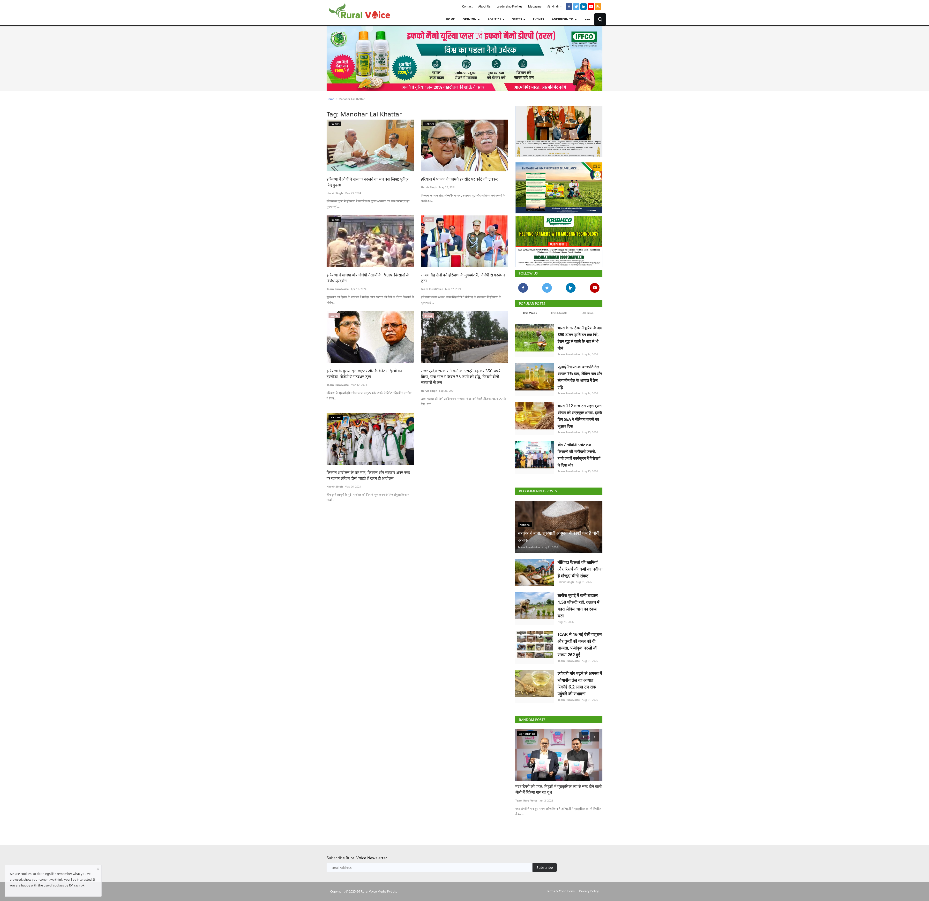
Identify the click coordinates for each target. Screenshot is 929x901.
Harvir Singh (335, 193)
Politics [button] (494, 19)
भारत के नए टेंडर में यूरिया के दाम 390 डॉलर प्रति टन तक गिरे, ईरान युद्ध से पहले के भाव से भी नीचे (580, 336)
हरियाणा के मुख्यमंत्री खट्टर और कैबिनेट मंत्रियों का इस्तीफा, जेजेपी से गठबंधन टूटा (364, 373)
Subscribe (545, 865)
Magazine (534, 6)
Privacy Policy (589, 889)
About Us (484, 6)
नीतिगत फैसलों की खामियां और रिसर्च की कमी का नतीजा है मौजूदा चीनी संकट (580, 567)
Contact (467, 6)
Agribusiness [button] (563, 19)
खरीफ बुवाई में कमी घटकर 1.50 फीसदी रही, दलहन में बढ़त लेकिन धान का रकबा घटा (578, 603)
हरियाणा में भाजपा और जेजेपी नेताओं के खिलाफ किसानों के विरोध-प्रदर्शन (368, 277)
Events (538, 19)
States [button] (517, 19)
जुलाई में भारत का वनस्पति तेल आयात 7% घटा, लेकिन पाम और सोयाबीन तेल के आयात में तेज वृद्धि (580, 375)
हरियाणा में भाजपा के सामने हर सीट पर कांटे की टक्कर (459, 179)
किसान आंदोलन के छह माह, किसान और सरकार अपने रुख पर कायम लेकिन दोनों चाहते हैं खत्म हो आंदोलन (368, 475)
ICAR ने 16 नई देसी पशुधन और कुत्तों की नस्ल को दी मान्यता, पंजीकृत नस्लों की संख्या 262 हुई (580, 642)
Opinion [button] (470, 19)
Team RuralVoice (338, 289)
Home (450, 19)
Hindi (554, 6)
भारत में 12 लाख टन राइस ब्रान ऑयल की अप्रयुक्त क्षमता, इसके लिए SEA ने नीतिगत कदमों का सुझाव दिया (580, 414)
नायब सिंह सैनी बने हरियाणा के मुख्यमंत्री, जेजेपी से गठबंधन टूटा (463, 277)
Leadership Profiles (509, 6)
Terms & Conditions (560, 889)
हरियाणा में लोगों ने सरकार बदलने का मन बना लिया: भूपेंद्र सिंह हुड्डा (367, 182)
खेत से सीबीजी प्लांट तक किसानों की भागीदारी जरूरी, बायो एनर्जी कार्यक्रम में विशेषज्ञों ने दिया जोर (579, 453)
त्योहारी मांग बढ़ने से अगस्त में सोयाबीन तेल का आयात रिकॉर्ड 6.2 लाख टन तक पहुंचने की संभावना (580, 681)
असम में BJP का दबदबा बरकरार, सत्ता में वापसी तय (551, 784)
